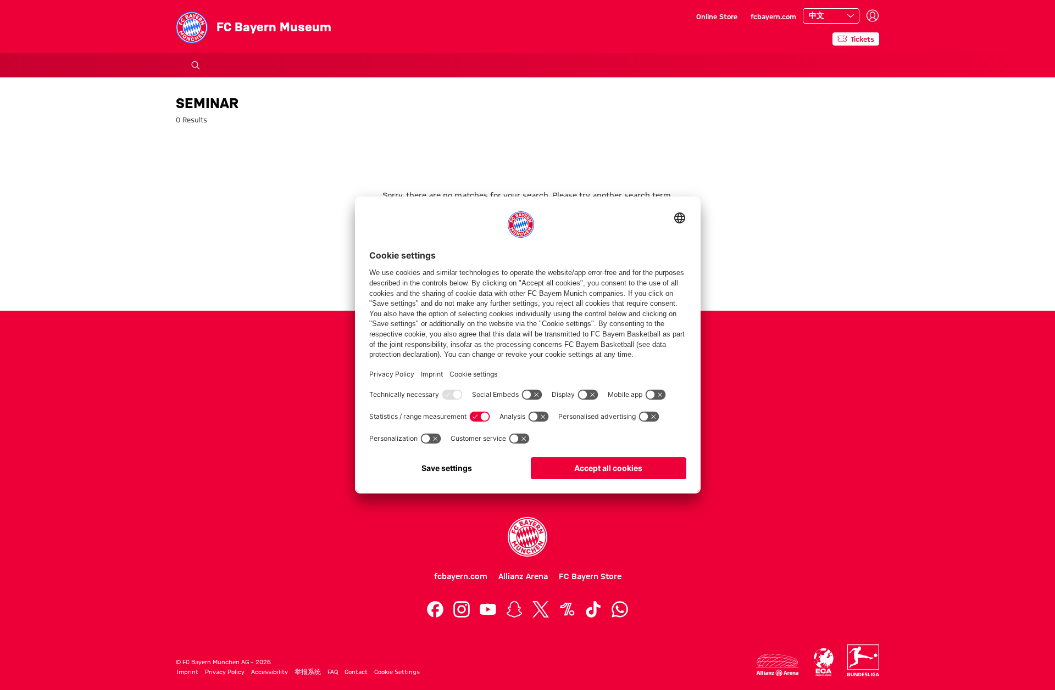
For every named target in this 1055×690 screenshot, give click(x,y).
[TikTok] (593, 609)
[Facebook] (435, 609)
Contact (356, 672)
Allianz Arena (523, 576)
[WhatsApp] (620, 609)
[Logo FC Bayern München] (527, 537)
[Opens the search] (195, 65)
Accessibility (269, 672)
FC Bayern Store (590, 576)
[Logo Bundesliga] (863, 660)
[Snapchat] (514, 609)
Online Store (716, 16)
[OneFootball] (567, 609)
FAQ (332, 672)
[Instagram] (461, 609)
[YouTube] (488, 609)
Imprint (187, 672)
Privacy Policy (225, 672)
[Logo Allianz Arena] (777, 665)
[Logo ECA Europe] (823, 662)
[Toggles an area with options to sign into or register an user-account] (872, 16)
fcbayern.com (773, 16)
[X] (540, 609)
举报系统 (308, 672)
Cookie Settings (397, 672)
